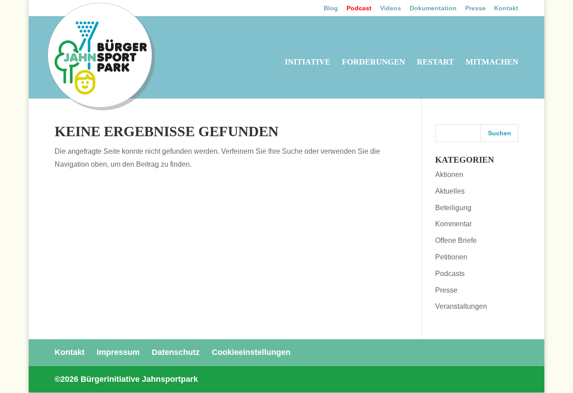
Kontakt (506, 8)
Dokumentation (433, 8)
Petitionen (451, 257)
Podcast (359, 8)
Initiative (307, 62)
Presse (475, 8)
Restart (435, 62)
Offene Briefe (456, 240)
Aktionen (449, 174)
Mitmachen (492, 62)
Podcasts (450, 273)
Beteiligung (453, 208)
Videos (390, 8)
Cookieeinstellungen (251, 352)
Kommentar (453, 224)
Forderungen (373, 62)
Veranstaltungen (461, 306)
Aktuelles (450, 191)
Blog (331, 8)
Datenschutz (176, 352)
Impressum (118, 352)
